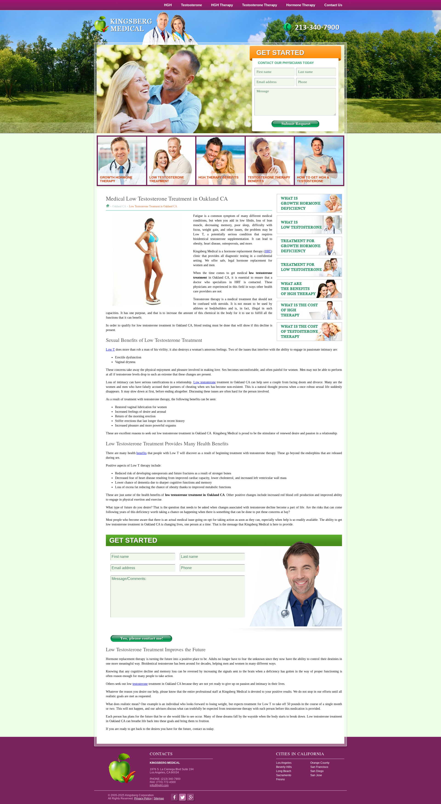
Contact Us (333, 5)
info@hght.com (159, 785)
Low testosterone (204, 382)
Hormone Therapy (300, 5)
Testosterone (191, 5)
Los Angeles (283, 762)
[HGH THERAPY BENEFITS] (220, 184)
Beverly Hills (284, 767)
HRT (268, 251)
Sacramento (283, 775)
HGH (168, 5)
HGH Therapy (222, 5)
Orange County (319, 762)
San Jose (316, 775)
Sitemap (159, 798)
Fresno (280, 779)
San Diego (317, 771)
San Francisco (319, 767)
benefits (141, 453)
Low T (110, 349)
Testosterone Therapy (259, 5)
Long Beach (283, 771)
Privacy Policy (143, 798)
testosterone (140, 684)
